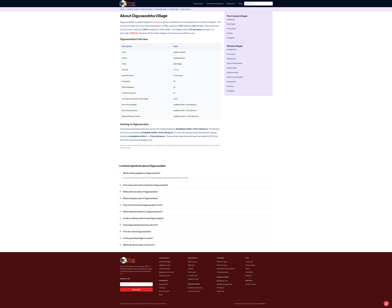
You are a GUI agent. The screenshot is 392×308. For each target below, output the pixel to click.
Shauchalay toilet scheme (225, 268)
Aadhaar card (192, 262)
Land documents (194, 291)
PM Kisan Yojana (222, 262)
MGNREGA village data (224, 284)
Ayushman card (193, 279)
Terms (248, 268)
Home (122, 9)
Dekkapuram (231, 49)
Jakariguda (231, 19)
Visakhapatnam (161, 9)
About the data (164, 291)
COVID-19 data (251, 284)
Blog (240, 3)
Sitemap (249, 275)
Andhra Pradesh (147, 9)
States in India (132, 9)
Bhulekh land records (195, 288)
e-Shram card (192, 275)
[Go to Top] (386, 303)
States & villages (164, 262)
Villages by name (164, 275)
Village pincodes (165, 265)
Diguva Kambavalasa (234, 63)
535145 (134, 33)
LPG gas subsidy (222, 272)
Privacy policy (250, 265)
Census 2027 (163, 284)
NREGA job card (222, 281)
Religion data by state (166, 272)
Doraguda (230, 91)
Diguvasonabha (232, 72)
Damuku (230, 33)
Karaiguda (230, 38)
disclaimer (261, 303)
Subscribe (136, 289)
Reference (231, 3)
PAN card (191, 265)
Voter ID (190, 268)
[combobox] (258, 4)
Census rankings (164, 268)
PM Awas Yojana (222, 265)
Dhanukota (231, 54)
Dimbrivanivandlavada (235, 77)
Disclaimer (249, 272)
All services (220, 291)
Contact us (249, 262)
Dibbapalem (231, 59)
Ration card (192, 272)
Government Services (214, 3)
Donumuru (230, 86)
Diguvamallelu (232, 68)
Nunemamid (231, 28)
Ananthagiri (173, 9)
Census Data (197, 3)
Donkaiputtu (231, 81)
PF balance (220, 288)
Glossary (162, 288)
